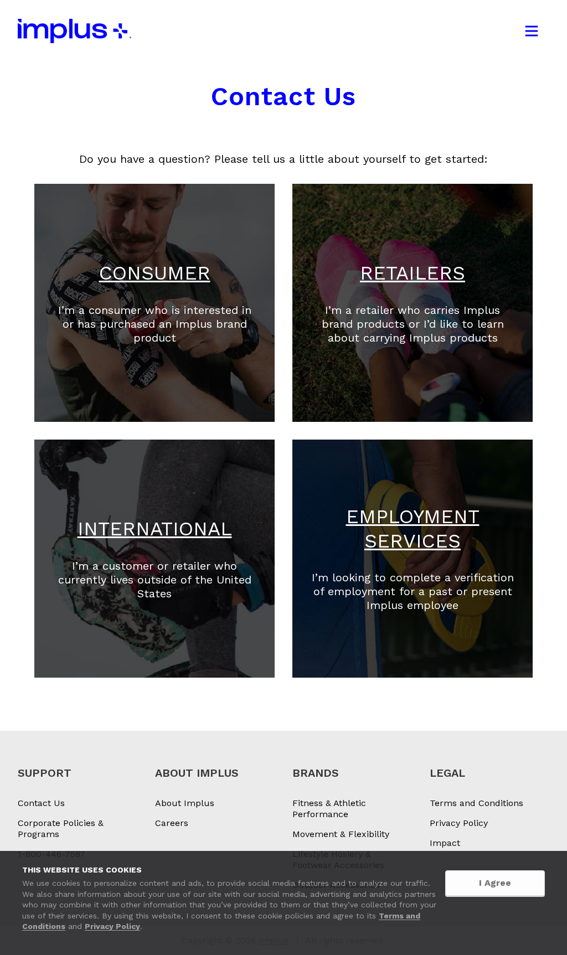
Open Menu (531, 31)
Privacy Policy (112, 926)
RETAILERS (412, 273)
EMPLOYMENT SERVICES (413, 529)
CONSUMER (154, 273)
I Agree (495, 882)
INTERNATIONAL (155, 528)
